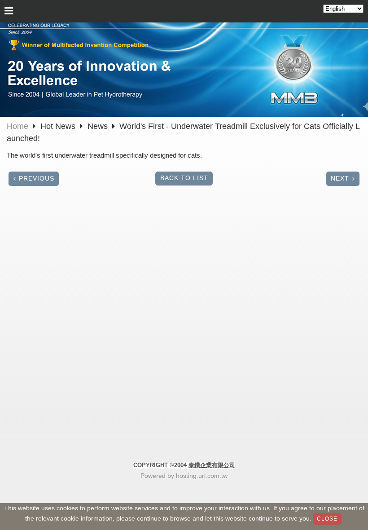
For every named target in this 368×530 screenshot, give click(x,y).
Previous (36, 178)
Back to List (184, 178)
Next (340, 178)
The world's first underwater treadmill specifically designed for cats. (104, 155)
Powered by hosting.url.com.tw (184, 476)
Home (17, 126)
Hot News (59, 126)
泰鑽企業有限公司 (211, 465)
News (97, 126)
